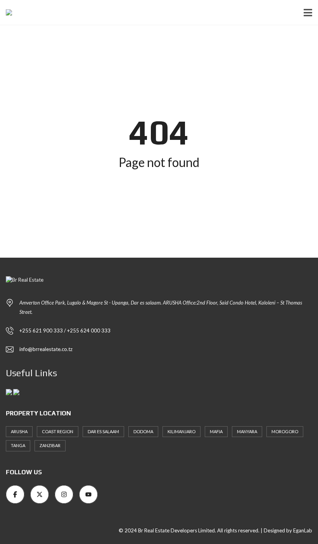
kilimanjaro (181, 431)
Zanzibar (50, 445)
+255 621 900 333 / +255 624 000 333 (65, 330)
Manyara (247, 431)
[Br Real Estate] (6, 12)
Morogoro (284, 431)
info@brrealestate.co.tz (46, 349)
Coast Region (57, 431)
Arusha (19, 431)
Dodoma (143, 431)
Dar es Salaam (103, 431)
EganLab (302, 530)
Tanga (18, 445)
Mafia (216, 431)
